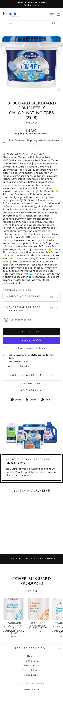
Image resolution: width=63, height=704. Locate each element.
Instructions (31, 383)
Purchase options (17, 290)
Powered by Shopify (31, 689)
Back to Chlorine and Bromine (33, 558)
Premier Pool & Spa (30, 648)
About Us (31, 656)
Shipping (19, 133)
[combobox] (32, 23)
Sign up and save (30, 683)
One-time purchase (24, 296)
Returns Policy (31, 660)
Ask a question (31, 390)
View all (31, 591)
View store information (19, 366)
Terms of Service (31, 670)
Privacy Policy (31, 665)
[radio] (6, 297)
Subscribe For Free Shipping (25, 309)
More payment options (31, 347)
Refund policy (31, 674)
